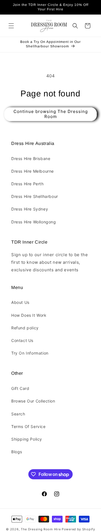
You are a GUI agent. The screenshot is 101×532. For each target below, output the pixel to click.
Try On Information (30, 353)
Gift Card (20, 388)
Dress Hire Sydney (29, 209)
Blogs (16, 451)
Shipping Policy (26, 439)
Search (18, 413)
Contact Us (22, 340)
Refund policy (25, 327)
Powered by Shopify (78, 529)
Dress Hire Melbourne (32, 171)
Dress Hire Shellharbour (34, 196)
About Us (20, 302)
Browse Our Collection (33, 401)
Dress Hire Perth (27, 183)
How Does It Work (29, 315)
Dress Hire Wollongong (33, 221)
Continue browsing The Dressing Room (50, 114)
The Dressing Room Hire (41, 529)
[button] (11, 26)
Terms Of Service (28, 426)
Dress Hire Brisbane (30, 158)
